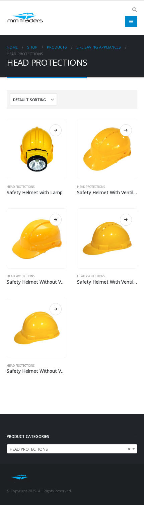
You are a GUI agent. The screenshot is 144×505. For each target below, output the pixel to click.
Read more (56, 130)
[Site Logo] (25, 17)
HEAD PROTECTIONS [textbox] (70, 449)
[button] (134, 9)
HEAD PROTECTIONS (20, 187)
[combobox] (72, 448)
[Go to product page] (37, 149)
